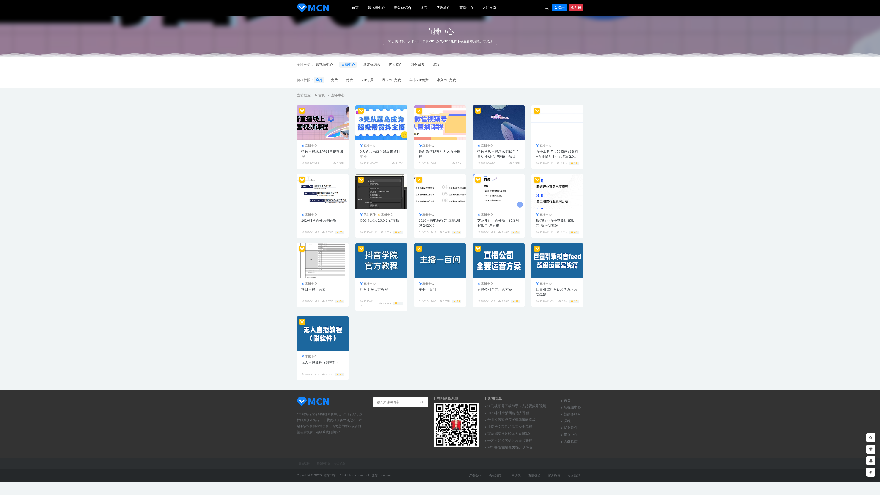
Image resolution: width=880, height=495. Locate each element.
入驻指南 (489, 8)
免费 (334, 80)
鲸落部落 (330, 475)
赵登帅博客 (323, 463)
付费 (349, 80)
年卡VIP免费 (419, 80)
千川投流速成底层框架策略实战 (511, 420)
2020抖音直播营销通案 (319, 220)
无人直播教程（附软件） (320, 362)
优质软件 (443, 8)
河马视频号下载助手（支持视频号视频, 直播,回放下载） (530, 406)
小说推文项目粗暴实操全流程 (509, 427)
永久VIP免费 (446, 80)
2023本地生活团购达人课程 (508, 413)
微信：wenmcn (382, 475)
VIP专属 (367, 80)
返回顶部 (574, 475)
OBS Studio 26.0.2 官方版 (379, 220)
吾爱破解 (339, 463)
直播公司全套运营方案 (494, 289)
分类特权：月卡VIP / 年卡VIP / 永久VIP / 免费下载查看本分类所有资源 (441, 41)
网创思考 (417, 64)
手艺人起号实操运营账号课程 (509, 440)
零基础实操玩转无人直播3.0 (508, 433)
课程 (424, 8)
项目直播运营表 (313, 289)
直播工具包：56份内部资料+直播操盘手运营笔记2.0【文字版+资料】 (557, 156)
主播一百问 (427, 289)
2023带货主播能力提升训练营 (510, 447)
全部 (319, 80)
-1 (367, 475)
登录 (561, 7)
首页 (355, 8)
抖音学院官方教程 (374, 289)
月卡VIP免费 (391, 80)
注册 (577, 7)
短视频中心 (376, 8)
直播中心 (466, 8)
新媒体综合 (402, 8)
